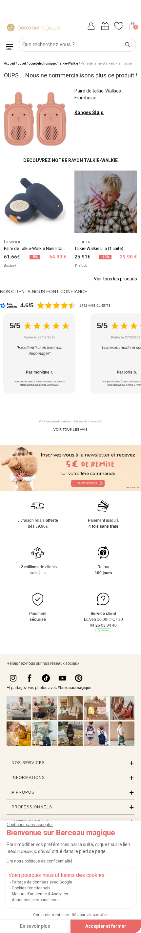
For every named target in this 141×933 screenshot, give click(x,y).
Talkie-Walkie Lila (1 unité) (98, 248)
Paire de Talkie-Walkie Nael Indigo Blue (40, 248)
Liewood (13, 241)
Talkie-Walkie (68, 63)
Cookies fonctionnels (31, 888)
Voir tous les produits (115, 278)
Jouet (22, 63)
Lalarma (82, 241)
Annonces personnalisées (36, 900)
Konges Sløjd (89, 112)
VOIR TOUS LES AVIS (70, 429)
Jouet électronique (42, 63)
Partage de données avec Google (42, 882)
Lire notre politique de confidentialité (39, 861)
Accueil (9, 63)
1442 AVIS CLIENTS (95, 305)
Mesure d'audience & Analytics (40, 894)
